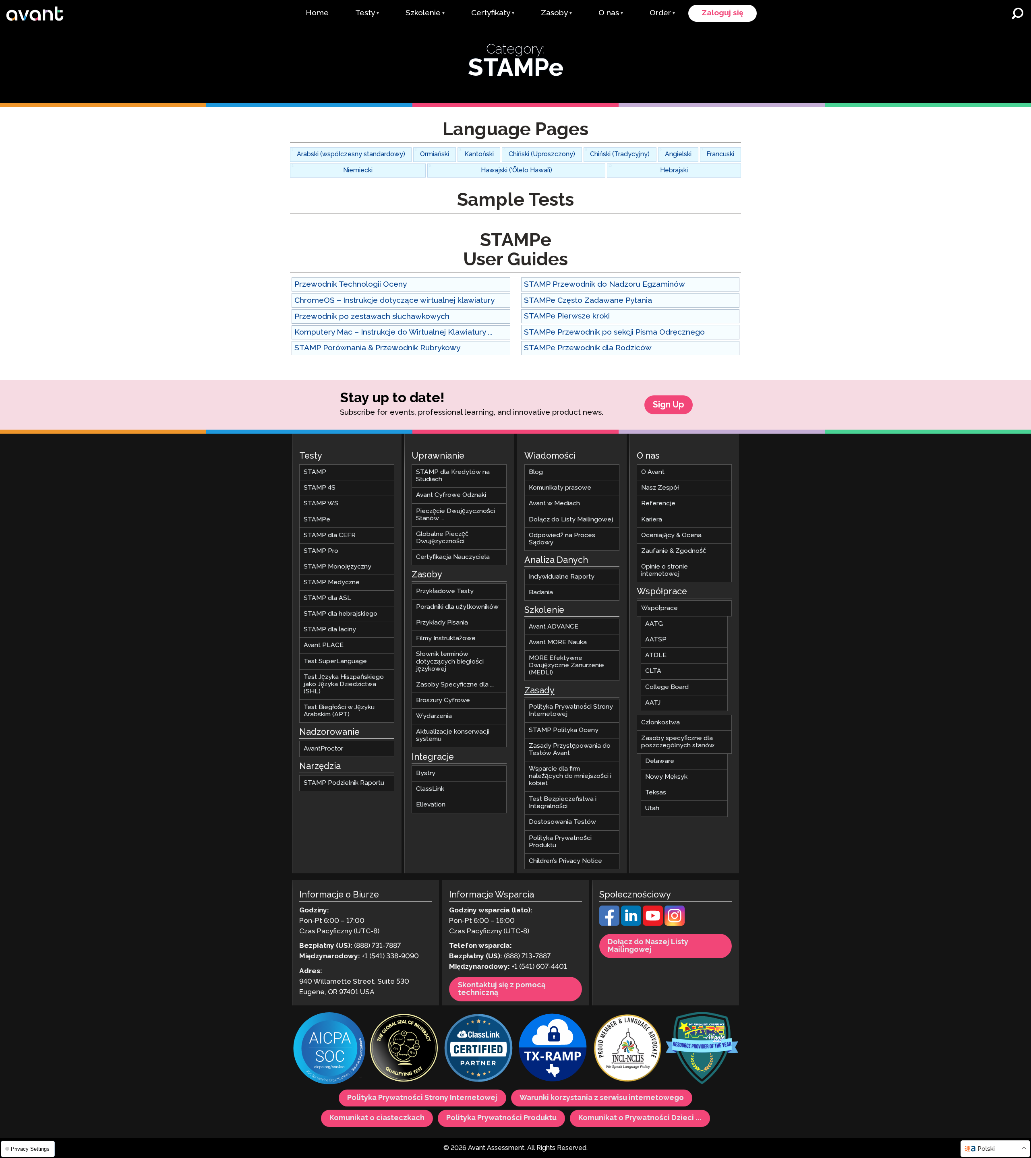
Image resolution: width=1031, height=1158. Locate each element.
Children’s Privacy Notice (565, 861)
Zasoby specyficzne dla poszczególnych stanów (677, 742)
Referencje (658, 503)
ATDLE (656, 655)
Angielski (678, 154)
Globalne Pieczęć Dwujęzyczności (442, 538)
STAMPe (317, 519)
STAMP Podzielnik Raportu (344, 783)
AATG (654, 624)
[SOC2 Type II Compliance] (329, 1050)
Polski (986, 1149)
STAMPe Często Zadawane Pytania (588, 300)
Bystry (425, 773)
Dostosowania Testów (562, 822)
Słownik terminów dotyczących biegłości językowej (450, 661)
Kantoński (479, 154)
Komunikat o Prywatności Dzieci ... (640, 1119)
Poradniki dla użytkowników (457, 607)
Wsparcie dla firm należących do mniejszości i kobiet (570, 776)
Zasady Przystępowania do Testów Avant (570, 749)
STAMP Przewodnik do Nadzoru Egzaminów (604, 284)
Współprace (659, 608)
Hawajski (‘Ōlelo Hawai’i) (516, 170)
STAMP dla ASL (327, 598)
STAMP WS (321, 503)
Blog (536, 472)
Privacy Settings (29, 1149)
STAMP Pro (321, 551)
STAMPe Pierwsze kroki (567, 316)
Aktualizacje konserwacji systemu (452, 735)
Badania (541, 592)
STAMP (315, 472)
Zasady (539, 691)
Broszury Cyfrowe (443, 700)
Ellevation (430, 805)
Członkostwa (660, 722)
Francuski (720, 154)
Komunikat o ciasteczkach (376, 1119)
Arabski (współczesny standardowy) (351, 154)
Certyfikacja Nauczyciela (453, 557)
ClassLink (430, 789)
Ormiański (434, 154)
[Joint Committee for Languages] (627, 1049)
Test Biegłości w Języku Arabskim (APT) (339, 711)
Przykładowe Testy (445, 591)
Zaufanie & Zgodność (673, 551)
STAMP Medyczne (332, 582)
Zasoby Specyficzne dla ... (455, 684)
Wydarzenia (434, 716)
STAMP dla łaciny (330, 630)
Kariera (651, 519)
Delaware (659, 761)
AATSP (656, 640)
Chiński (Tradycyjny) (620, 154)
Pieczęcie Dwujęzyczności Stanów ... (455, 515)
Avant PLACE (324, 645)
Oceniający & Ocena (671, 535)
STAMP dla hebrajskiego (340, 614)
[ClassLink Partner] (478, 1049)
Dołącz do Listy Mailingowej (571, 519)
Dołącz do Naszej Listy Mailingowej (648, 946)
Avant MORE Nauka (558, 642)
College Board (667, 687)
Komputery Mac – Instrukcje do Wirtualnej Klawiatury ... (393, 332)
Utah (652, 808)
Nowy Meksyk (666, 777)
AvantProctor (323, 748)
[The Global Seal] (404, 1049)
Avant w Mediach (554, 503)
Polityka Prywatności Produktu (560, 842)
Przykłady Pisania (442, 623)
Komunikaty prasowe (560, 488)
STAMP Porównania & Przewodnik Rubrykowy (377, 348)
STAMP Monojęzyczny (337, 566)
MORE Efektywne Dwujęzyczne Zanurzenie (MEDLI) (566, 665)
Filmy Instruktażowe (446, 638)
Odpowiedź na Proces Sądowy (562, 539)
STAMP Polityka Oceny (563, 730)
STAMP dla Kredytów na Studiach (453, 476)
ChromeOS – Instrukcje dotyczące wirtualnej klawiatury (394, 300)
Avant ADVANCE (553, 626)
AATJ (652, 702)
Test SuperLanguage (335, 661)
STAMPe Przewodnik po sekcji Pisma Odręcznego (614, 332)
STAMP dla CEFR (330, 535)
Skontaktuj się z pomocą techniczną (501, 989)
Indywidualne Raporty (561, 576)
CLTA (653, 671)
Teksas (655, 793)
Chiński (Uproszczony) (542, 154)
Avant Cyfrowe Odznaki (451, 495)
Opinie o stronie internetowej (664, 570)
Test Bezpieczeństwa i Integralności (562, 803)
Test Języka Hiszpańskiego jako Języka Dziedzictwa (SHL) (344, 684)
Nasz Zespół (660, 488)
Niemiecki (358, 170)
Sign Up (668, 405)
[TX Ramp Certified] (553, 1049)
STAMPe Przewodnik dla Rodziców (588, 348)
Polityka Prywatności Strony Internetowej (571, 711)
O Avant (653, 472)
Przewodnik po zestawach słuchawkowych (371, 316)
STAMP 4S (319, 488)
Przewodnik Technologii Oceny (350, 284)
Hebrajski (674, 170)
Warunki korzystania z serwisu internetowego (602, 1098)
